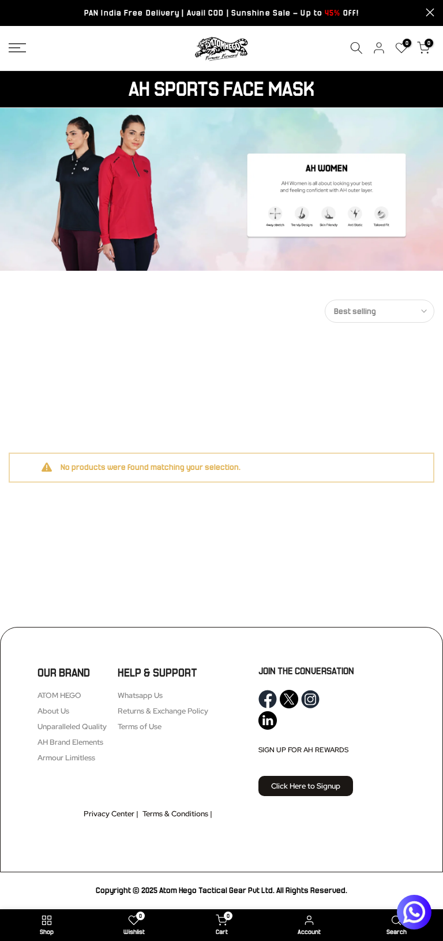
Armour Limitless (66, 758)
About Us (53, 711)
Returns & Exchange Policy (163, 711)
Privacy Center (109, 814)
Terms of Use (140, 726)
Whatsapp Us (140, 695)
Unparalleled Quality (72, 726)
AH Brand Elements (70, 742)
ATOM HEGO (59, 695)
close (13, 12)
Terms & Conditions (175, 814)
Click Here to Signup (305, 786)
